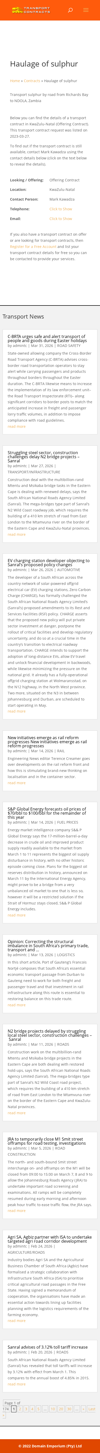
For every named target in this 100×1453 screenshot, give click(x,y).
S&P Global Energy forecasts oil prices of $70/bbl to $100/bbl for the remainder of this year (47, 813)
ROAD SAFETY (69, 345)
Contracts (32, 80)
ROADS (63, 1044)
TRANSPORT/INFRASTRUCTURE (34, 471)
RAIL (61, 750)
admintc (20, 345)
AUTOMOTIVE (68, 569)
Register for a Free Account (33, 246)
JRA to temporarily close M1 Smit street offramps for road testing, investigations (47, 1141)
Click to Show (60, 208)
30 (69, 1408)
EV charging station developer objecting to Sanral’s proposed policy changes (49, 562)
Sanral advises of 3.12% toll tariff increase (48, 1347)
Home (15, 80)
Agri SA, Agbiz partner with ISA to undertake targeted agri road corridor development (50, 1239)
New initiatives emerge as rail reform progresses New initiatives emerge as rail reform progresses (47, 742)
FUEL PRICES (67, 822)
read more (17, 426)
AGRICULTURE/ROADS (26, 1252)
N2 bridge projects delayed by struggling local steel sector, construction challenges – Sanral (50, 1035)
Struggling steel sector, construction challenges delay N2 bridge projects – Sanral (43, 457)
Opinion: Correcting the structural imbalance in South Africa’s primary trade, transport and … (48, 946)
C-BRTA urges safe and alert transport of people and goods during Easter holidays (47, 338)
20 (61, 1408)
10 (53, 1408)
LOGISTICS (66, 954)
